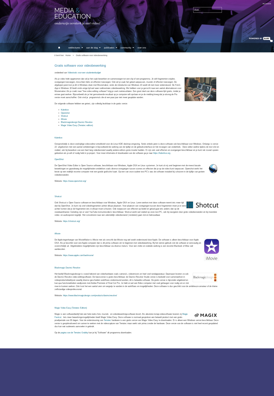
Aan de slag (92, 47)
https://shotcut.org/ (71, 221)
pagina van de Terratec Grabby (74, 332)
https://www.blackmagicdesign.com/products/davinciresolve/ (90, 295)
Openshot (65, 113)
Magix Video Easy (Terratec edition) (77, 125)
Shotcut (64, 116)
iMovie (64, 119)
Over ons (141, 47)
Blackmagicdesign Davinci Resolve (76, 122)
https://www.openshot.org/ (74, 181)
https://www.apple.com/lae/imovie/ (78, 255)
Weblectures (74, 47)
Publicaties (109, 47)
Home (68, 55)
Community (126, 47)
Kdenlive (65, 110)
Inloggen (267, 4)
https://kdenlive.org (161, 153)
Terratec (107, 320)
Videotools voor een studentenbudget (84, 72)
